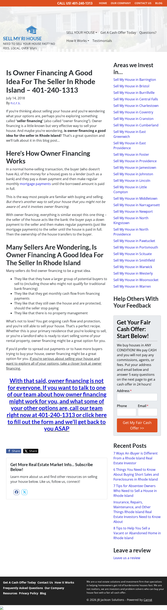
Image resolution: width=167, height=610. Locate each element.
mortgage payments (35, 184)
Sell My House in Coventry (133, 112)
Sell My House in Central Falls (135, 99)
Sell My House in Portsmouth (135, 247)
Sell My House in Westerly (133, 273)
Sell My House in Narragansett (136, 205)
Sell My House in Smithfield (134, 260)
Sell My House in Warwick (132, 267)
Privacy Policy (28, 593)
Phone (122, 406)
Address (124, 391)
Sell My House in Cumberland (135, 125)
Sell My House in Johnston (133, 174)
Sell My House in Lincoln (131, 180)
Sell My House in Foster (131, 154)
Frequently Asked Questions (23, 588)
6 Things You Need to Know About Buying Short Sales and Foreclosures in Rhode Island (136, 474)
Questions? (147, 32)
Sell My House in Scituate (132, 254)
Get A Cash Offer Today (118, 32)
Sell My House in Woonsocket (135, 280)
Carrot (148, 600)
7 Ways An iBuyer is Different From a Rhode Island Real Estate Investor (135, 458)
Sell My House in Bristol (131, 86)
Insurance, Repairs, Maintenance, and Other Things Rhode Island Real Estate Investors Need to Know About (136, 512)
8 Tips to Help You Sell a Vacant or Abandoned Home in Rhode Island (137, 533)
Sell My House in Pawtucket (134, 241)
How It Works (76, 40)
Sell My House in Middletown (135, 198)
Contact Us (45, 582)
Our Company (54, 588)
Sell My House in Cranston (133, 118)
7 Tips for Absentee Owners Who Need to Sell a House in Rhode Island (135, 491)
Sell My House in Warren (132, 286)
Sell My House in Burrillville (134, 92)
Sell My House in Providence (135, 161)
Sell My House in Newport (133, 211)
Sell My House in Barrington (134, 79)
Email (143, 406)
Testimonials (102, 40)
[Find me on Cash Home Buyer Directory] (83, 607)
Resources (10, 593)
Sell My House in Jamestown (134, 167)
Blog (43, 593)
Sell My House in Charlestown (136, 105)
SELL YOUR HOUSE (80, 32)
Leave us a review (126, 558)
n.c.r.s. (16, 103)
